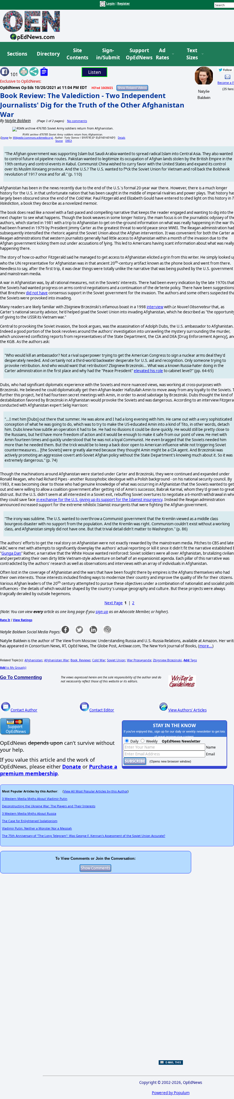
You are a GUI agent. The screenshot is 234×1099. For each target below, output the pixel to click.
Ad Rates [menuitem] (162, 54)
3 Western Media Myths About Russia (29, 814)
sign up (102, 611)
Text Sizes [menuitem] (192, 54)
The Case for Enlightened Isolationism (29, 821)
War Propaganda (139, 660)
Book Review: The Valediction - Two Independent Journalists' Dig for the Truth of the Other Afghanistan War (92, 105)
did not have (37, 292)
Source (59, 140)
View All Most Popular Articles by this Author (96, 791)
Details (121, 137)
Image (4, 137)
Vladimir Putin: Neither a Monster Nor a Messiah (37, 828)
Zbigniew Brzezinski (167, 660)
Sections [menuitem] (17, 53)
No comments (77, 121)
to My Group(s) (13, 668)
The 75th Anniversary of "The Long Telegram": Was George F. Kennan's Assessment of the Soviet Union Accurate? (83, 836)
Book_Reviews (80, 660)
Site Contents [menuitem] (77, 54)
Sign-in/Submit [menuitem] (107, 54)
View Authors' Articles (187, 710)
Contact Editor (101, 710)
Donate (71, 766)
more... (205, 645)
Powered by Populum (170, 1092)
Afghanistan (34, 660)
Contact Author (24, 710)
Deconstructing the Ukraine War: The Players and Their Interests (48, 806)
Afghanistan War (56, 660)
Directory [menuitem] (48, 53)
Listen (94, 72)
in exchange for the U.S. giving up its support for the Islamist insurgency (99, 499)
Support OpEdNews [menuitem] (137, 54)
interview (155, 306)
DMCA (68, 140)
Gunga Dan (11, 553)
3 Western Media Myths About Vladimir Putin (34, 799)
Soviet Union (116, 660)
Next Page (113, 602)
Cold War (98, 660)
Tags (190, 660)
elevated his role (148, 370)
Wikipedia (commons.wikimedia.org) (33, 137)
